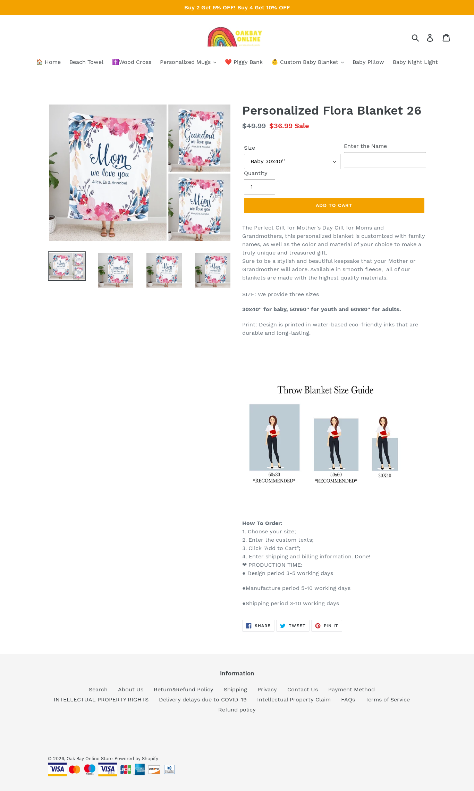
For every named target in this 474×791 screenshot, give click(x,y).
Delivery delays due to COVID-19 (203, 699)
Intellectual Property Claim (294, 699)
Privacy (267, 689)
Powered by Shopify (136, 758)
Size (249, 147)
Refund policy (237, 709)
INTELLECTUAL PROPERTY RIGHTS (101, 699)
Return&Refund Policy (183, 689)
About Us (130, 689)
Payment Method (351, 689)
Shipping (235, 689)
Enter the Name (365, 146)
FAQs (348, 699)
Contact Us (302, 689)
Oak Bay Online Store (90, 758)
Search (98, 689)
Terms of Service (387, 699)
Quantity (256, 173)
